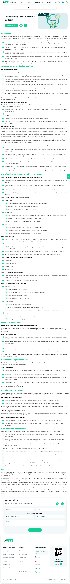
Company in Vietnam (8, 561)
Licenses (21, 568)
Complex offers (22, 557)
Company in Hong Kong (9, 554)
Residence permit (23, 571)
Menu (68, 176)
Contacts (49, 2)
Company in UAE (7, 564)
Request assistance (11, 25)
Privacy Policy (63, 579)
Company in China (7, 551)
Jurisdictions (13, 2)
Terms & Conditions (51, 579)
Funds (20, 564)
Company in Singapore (8, 557)
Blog (56, 2)
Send (35, 530)
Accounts (21, 561)
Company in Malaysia (8, 568)
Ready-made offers (23, 554)
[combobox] (7, 516)
